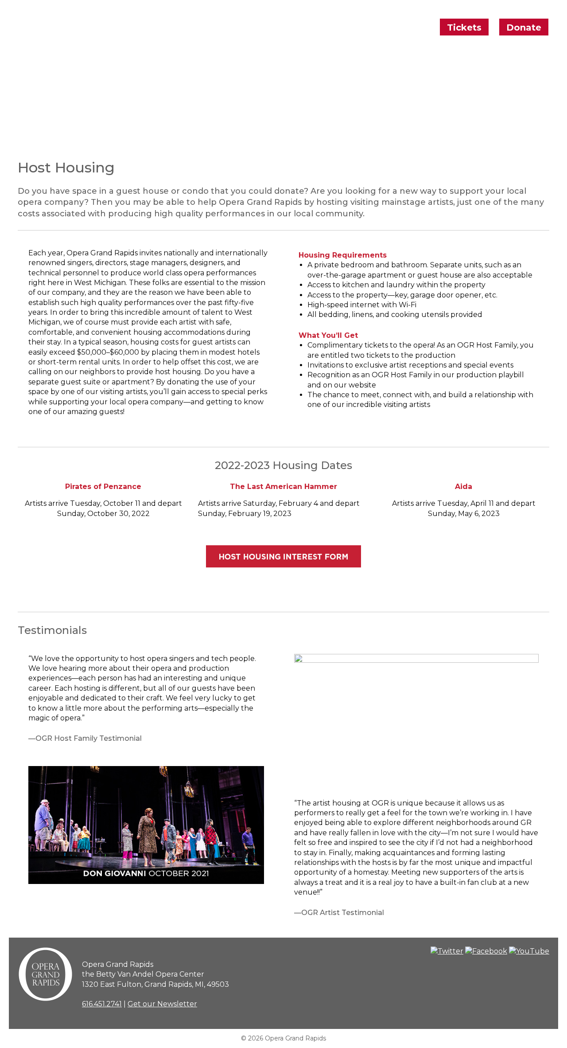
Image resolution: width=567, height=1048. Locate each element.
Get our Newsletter (162, 1004)
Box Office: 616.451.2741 (373, 27)
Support (398, 50)
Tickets (464, 27)
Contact (528, 50)
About (489, 50)
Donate (523, 27)
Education (446, 50)
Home (253, 50)
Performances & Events (324, 50)
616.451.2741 (102, 1004)
